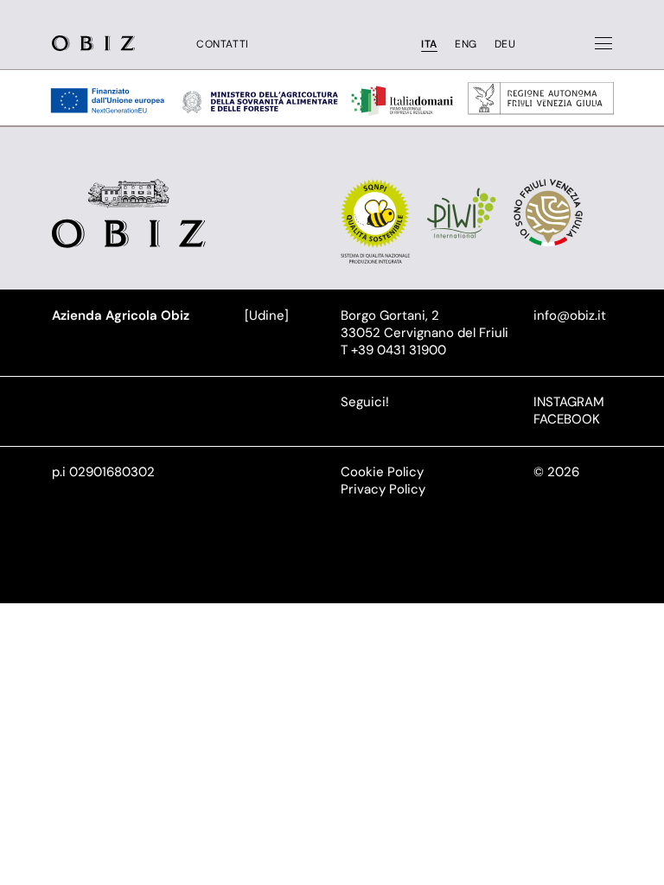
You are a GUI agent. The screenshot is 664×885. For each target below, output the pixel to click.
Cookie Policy (382, 472)
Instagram (568, 402)
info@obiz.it (569, 315)
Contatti (222, 44)
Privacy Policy (383, 489)
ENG (466, 44)
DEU (505, 44)
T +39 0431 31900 (393, 350)
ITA (429, 44)
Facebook (566, 419)
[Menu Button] (603, 43)
